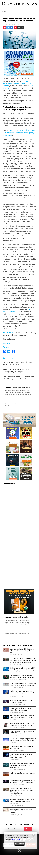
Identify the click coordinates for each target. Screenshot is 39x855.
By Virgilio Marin (21, 696)
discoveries (7, 364)
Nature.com (7, 343)
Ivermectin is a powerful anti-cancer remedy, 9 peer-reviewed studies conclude (21, 811)
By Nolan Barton (21, 805)
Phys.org (6, 347)
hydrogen (15, 367)
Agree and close (19, 843)
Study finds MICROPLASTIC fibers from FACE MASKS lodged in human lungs (22, 732)
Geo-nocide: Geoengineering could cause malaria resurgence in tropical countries (23, 739)
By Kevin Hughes (21, 704)
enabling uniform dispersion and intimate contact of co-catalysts (18, 83)
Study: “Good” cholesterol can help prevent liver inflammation (21, 709)
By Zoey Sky (20, 712)
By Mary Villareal (21, 654)
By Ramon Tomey (21, 679)
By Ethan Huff (20, 664)
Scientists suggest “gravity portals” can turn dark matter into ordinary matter (22, 781)
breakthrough (19, 362)
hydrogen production (28, 367)
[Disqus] (19, 511)
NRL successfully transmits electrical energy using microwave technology (22, 716)
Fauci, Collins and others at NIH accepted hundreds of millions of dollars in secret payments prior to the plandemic (23, 660)
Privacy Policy (16, 839)
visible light (18, 372)
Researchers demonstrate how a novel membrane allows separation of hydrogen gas (22, 801)
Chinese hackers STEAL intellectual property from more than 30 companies (22, 676)
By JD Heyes (20, 760)
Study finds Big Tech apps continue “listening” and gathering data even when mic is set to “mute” (23, 756)
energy (23, 364)
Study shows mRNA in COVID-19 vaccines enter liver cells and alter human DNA (23, 684)
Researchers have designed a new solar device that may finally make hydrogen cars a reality (19, 132)
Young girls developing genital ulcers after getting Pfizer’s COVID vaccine (22, 724)
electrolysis (16, 364)
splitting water (8, 372)
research (18, 369)
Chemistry (29, 362)
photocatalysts (8, 369)
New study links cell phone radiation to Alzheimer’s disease (22, 701)
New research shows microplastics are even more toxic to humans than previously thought (22, 765)
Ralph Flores (15, 24)
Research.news (8, 333)
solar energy (26, 369)
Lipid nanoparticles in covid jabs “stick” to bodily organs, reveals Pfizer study (22, 669)
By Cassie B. (20, 687)
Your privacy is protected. (11, 403)
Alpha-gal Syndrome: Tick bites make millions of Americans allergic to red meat (22, 651)
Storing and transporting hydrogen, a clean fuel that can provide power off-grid (22, 693)
